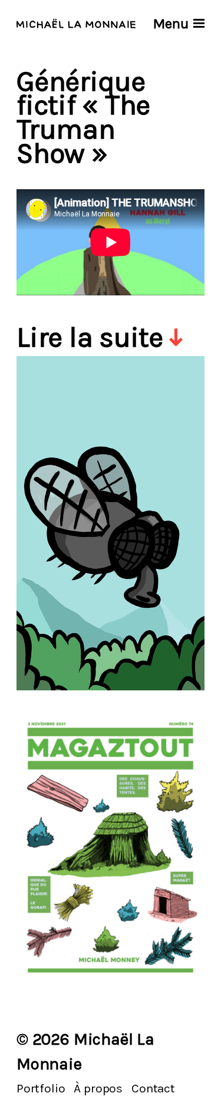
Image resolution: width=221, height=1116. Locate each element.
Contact (153, 1088)
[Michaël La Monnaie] (76, 23)
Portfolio (41, 1088)
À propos (98, 1088)
